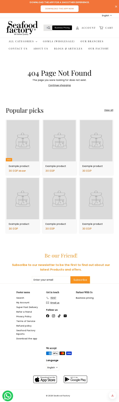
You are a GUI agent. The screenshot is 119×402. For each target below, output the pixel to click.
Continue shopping (59, 85)
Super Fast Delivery (27, 307)
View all (108, 110)
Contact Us (18, 48)
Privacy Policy (23, 316)
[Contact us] (7, 396)
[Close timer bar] (116, 6)
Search (20, 297)
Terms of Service (25, 321)
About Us (40, 48)
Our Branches (92, 41)
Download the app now (59, 8)
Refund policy (24, 325)
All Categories (22, 41)
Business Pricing (62, 27)
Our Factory (98, 48)
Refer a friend (24, 311)
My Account (23, 302)
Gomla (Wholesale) (59, 41)
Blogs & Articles (68, 48)
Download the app (26, 338)
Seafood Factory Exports (25, 332)
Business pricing (85, 297)
